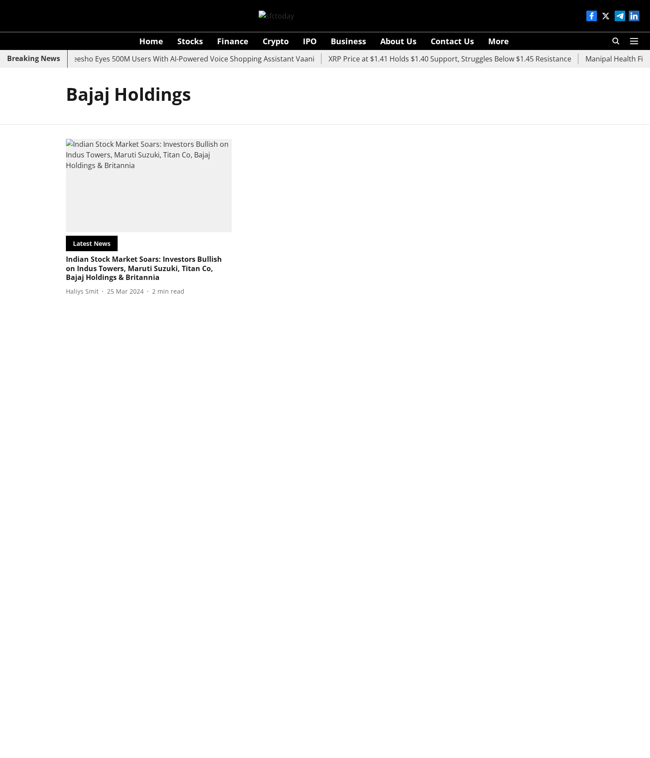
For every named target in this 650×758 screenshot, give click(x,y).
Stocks (190, 41)
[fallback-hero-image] (149, 185)
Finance (233, 41)
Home (151, 41)
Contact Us (452, 41)
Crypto (276, 41)
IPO (310, 41)
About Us (398, 41)
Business (348, 41)
